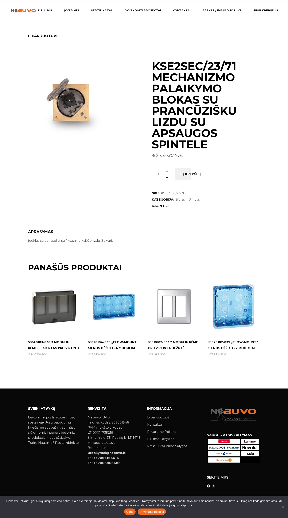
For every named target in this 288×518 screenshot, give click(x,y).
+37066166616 (106, 458)
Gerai (129, 511)
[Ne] (283, 507)
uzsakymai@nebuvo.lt (106, 453)
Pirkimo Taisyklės (160, 439)
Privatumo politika (152, 511)
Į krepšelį (192, 174)
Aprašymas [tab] (40, 232)
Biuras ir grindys (187, 199)
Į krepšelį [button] (56, 326)
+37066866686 (107, 463)
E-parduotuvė (158, 417)
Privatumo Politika (161, 432)
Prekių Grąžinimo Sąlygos (167, 446)
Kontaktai (155, 424)
